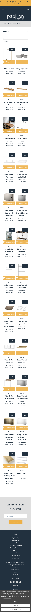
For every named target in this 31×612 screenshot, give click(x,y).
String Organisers (22, 69)
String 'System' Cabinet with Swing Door (9, 213)
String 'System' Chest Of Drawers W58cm (21, 213)
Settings (15, 602)
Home (5, 24)
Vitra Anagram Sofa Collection (15, 565)
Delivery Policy (15, 540)
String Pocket (21, 473)
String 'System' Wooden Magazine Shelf (9, 323)
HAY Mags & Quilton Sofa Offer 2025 (15, 562)
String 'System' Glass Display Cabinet (9, 437)
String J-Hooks (9, 69)
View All (15, 575)
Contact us (15, 553)
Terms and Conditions (15, 545)
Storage (10, 24)
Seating (15, 567)
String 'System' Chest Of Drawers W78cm (21, 398)
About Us (15, 550)
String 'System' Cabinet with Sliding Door (22, 437)
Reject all (15, 605)
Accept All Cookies (15, 609)
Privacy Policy (15, 543)
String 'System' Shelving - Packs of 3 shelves (9, 475)
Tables (15, 572)
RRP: (7, 71)
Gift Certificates (15, 555)
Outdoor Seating (15, 570)
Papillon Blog (15, 538)
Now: (7, 73)
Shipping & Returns (15, 548)
